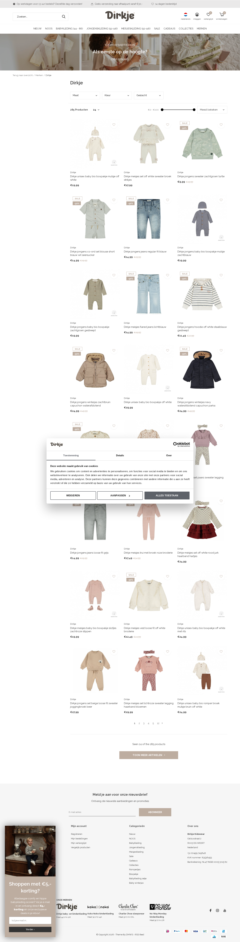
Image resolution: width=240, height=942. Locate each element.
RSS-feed (139, 934)
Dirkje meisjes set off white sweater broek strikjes (147, 178)
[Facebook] (210, 910)
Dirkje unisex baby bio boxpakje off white (148, 402)
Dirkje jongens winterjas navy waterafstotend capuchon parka (196, 404)
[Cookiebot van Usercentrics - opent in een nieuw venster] (175, 444)
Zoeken (63, 17)
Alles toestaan (167, 495)
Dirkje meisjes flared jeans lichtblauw (145, 326)
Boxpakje (133, 874)
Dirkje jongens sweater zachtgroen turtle (200, 176)
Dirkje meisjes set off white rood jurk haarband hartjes (198, 554)
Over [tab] (169, 455)
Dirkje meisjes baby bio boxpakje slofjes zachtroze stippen (93, 630)
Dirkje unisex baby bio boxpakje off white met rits (201, 630)
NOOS (48, 28)
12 (158, 723)
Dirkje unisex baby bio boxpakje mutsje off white (94, 178)
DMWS (129, 934)
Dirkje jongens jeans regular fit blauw (145, 251)
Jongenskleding (137, 847)
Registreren (76, 834)
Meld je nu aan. (120, 58)
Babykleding (135, 843)
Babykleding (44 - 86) (69, 28)
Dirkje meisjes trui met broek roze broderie (148, 552)
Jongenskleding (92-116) (102, 28)
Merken (202, 28)
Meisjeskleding (136, 852)
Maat (76, 95)
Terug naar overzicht (23, 75)
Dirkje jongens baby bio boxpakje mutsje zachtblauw (201, 253)
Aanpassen (118, 495)
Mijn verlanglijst (78, 843)
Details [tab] (120, 455)
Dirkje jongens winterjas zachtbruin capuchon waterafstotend (90, 404)
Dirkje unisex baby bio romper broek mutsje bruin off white (198, 705)
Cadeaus (169, 28)
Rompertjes (134, 869)
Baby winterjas (136, 883)
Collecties (186, 28)
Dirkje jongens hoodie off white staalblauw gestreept (202, 328)
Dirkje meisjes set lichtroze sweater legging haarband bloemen (149, 705)
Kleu (108, 95)
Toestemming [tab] (71, 455)
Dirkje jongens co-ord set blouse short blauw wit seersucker (92, 253)
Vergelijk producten (80, 847)
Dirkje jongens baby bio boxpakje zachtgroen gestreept (89, 328)
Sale (157, 28)
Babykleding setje (137, 878)
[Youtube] (225, 910)
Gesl (141, 95)
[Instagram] (217, 910)
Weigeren (73, 495)
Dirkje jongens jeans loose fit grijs (89, 552)
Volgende (162, 723)
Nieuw (37, 28)
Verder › (30, 929)
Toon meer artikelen (148, 755)
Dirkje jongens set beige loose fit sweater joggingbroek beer (94, 705)
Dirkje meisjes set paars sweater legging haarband (200, 479)
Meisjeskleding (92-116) (136, 28)
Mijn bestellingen (79, 838)
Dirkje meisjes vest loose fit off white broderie (144, 630)
